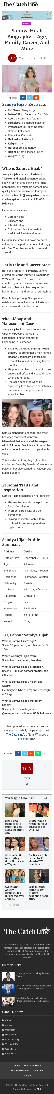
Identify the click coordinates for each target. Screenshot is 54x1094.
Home (16, 1065)
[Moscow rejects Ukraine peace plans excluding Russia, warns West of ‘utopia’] (8, 989)
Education (38, 1070)
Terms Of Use (12, 1044)
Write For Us (11, 1049)
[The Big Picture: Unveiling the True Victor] (8, 976)
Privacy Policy (12, 1039)
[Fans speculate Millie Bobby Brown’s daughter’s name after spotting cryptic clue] (39, 876)
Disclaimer (10, 1034)
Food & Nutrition (32, 1065)
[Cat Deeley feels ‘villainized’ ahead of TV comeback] (39, 844)
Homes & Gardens (20, 1070)
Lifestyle (26, 24)
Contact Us (10, 1054)
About (8, 1020)
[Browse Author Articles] (27, 768)
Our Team (10, 1030)
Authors (9, 1025)
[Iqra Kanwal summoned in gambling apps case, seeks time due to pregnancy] (15, 810)
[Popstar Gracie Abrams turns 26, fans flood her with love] (39, 810)
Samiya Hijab (14, 104)
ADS (39, 1089)
